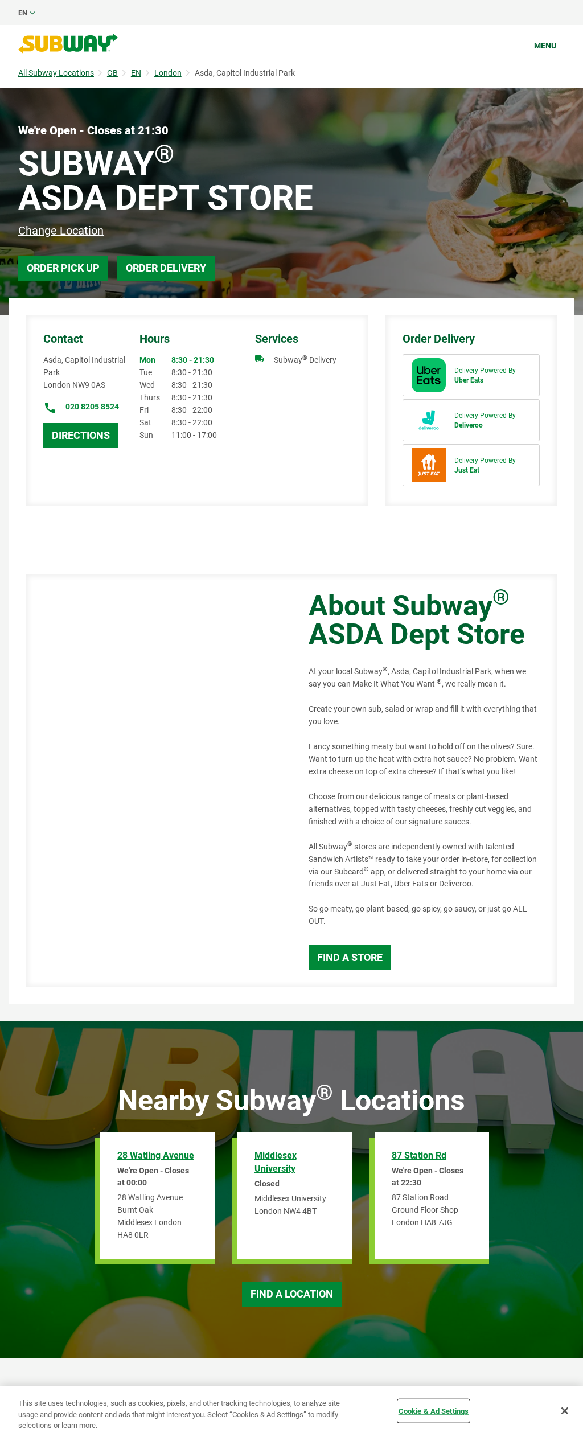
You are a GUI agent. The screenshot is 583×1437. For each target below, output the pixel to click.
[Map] (154, 780)
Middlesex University (275, 1162)
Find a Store (350, 957)
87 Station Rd (419, 1155)
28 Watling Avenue (155, 1155)
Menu (545, 45)
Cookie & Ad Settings (434, 1410)
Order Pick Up (63, 268)
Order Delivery (166, 268)
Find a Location (292, 1294)
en (22, 13)
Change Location (61, 230)
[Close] (564, 1410)
